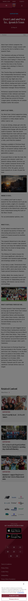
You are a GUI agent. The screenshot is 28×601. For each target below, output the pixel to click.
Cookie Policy (20, 592)
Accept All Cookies (14, 595)
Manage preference (14, 599)
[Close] (23, 584)
